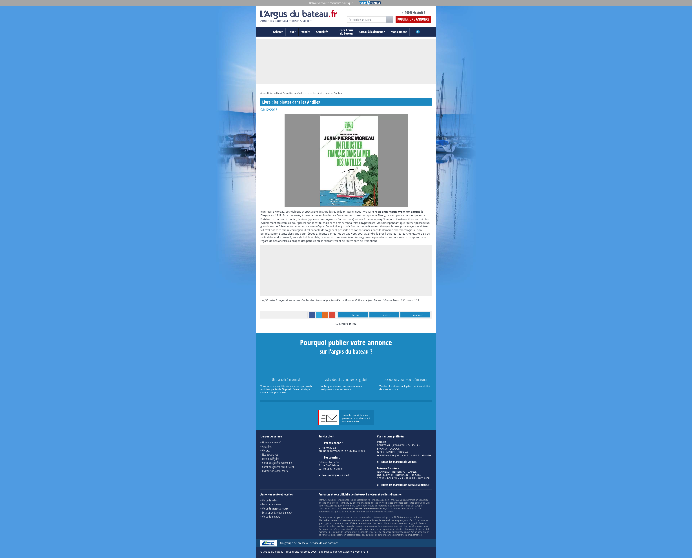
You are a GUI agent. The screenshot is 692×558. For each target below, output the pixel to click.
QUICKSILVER (385, 475)
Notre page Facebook (391, 13)
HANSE (415, 455)
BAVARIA (382, 448)
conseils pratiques (385, 529)
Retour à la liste (347, 324)
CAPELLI (412, 471)
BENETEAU (383, 445)
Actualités (322, 32)
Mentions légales (270, 459)
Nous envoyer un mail (335, 475)
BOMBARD (401, 475)
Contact (266, 450)
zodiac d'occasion (372, 502)
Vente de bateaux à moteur (275, 508)
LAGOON (395, 448)
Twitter (319, 315)
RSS (325, 315)
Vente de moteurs (271, 516)
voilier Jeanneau (341, 502)
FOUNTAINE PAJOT (388, 455)
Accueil (264, 93)
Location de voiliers (271, 504)
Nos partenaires (270, 454)
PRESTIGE (416, 475)
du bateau (346, 32)
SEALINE (411, 478)
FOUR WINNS (395, 478)
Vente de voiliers (270, 500)
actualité (409, 526)
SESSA (380, 478)
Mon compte (399, 32)
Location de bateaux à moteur (277, 512)
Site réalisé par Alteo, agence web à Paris (344, 551)
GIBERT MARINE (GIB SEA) (392, 452)
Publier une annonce (413, 19)
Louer (292, 32)
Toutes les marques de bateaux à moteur (405, 485)
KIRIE (405, 455)
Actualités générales (293, 93)
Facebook (312, 315)
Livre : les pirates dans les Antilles (324, 93)
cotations (376, 517)
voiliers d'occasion (377, 499)
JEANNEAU (398, 445)
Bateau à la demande (372, 32)
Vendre (305, 32)
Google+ (332, 315)
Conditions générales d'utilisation (278, 467)
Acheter (278, 32)
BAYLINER (424, 478)
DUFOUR (413, 445)
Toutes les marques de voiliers (398, 462)
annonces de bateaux (354, 499)
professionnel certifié (403, 508)
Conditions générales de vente (277, 463)
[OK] (389, 19)
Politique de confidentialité (275, 471)
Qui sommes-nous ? (271, 442)
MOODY (426, 455)
